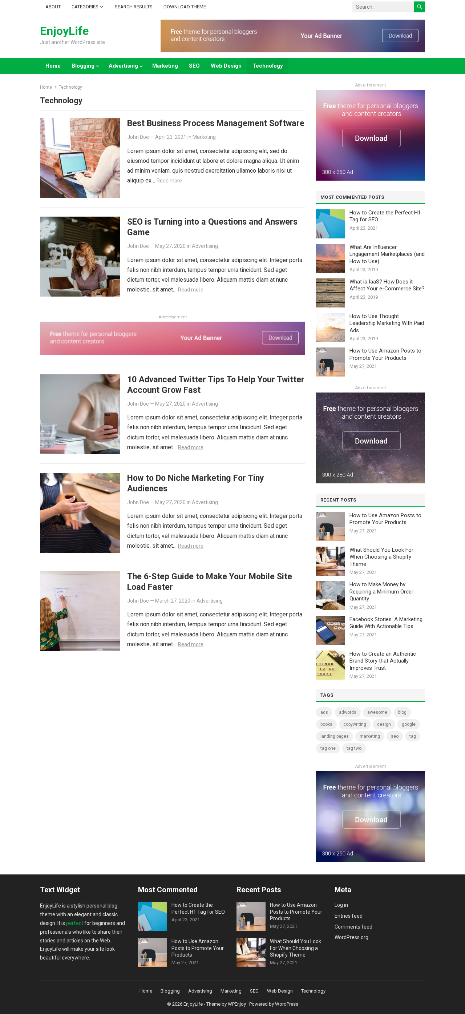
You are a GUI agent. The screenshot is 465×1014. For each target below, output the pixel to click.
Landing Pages (334, 736)
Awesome (377, 712)
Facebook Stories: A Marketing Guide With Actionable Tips (385, 623)
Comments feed (353, 927)
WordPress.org (351, 937)
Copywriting (354, 724)
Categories (85, 6)
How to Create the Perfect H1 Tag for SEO (385, 216)
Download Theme (184, 6)
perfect (74, 923)
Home (53, 66)
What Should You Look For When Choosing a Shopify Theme (381, 557)
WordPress (286, 1004)
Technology (267, 66)
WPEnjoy (237, 1004)
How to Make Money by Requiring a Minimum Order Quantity (381, 591)
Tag (412, 736)
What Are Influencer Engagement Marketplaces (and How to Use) (387, 254)
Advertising (123, 66)
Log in (341, 905)
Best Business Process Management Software (215, 123)
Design (384, 724)
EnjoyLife (64, 31)
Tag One (328, 748)
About (53, 6)
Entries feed (349, 916)
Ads (324, 712)
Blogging (83, 66)
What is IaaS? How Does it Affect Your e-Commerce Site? (387, 285)
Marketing (165, 66)
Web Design (226, 66)
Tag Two (354, 748)
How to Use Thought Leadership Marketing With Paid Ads (386, 323)
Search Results (134, 6)
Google (409, 724)
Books (326, 724)
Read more (169, 181)
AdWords (347, 712)
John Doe (138, 137)
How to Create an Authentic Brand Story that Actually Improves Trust (382, 661)
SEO (194, 66)
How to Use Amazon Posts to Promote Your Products (385, 354)
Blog (402, 712)
